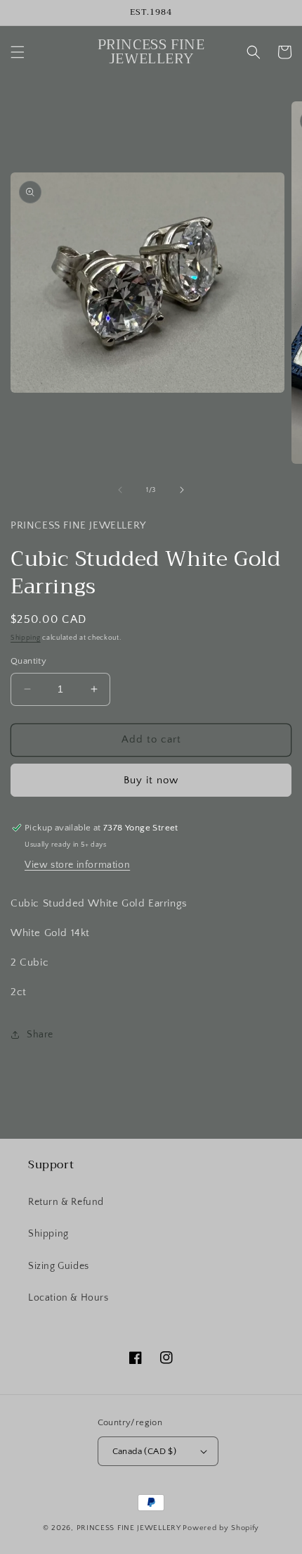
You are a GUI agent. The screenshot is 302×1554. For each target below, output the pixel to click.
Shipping (26, 638)
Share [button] (40, 1034)
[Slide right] (181, 489)
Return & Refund (66, 1202)
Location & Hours (68, 1297)
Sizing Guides (58, 1266)
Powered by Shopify (221, 1528)
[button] (17, 52)
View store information (77, 865)
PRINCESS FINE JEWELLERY (129, 1528)
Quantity (28, 661)
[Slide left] (120, 489)
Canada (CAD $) (144, 1451)
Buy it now (151, 780)
